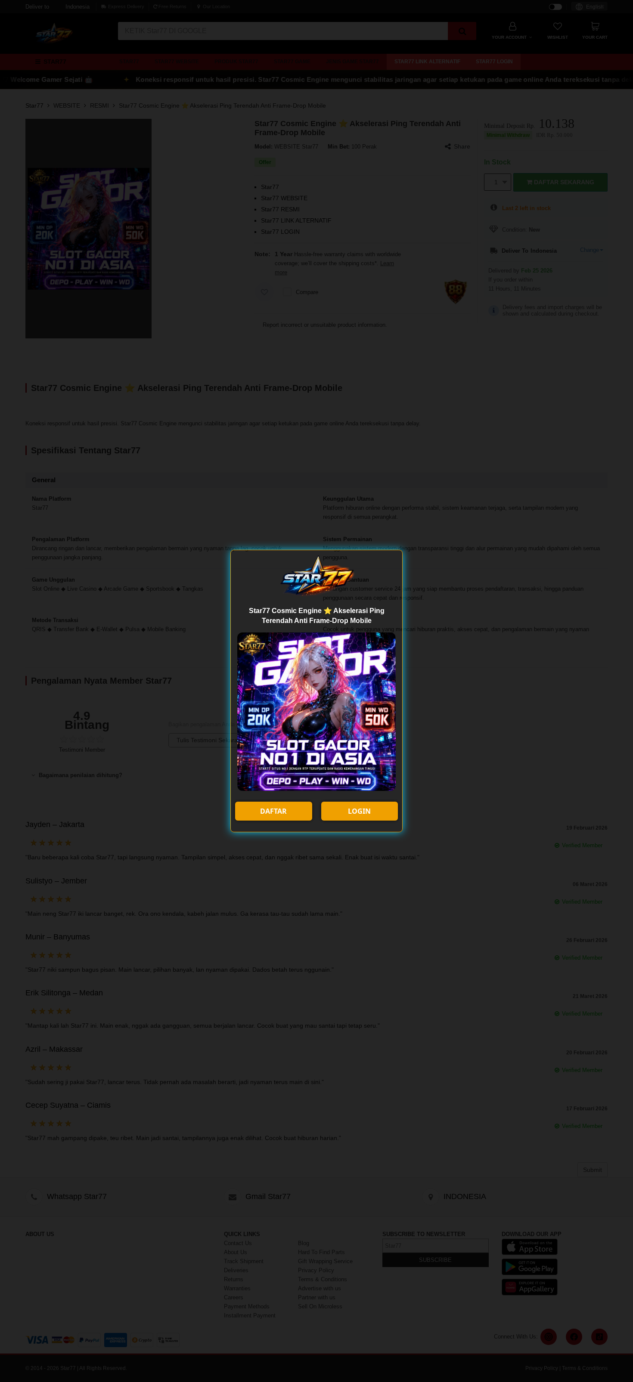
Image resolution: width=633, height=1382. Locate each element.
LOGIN (359, 811)
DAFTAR (273, 811)
